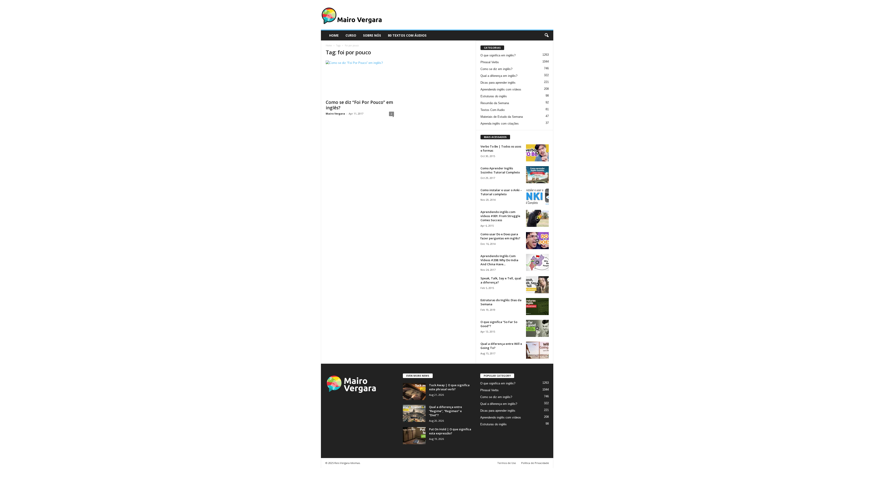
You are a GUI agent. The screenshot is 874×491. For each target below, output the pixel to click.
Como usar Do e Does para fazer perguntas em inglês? (500, 236)
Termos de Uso (506, 463)
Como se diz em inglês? (496, 69)
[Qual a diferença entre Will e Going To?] (537, 350)
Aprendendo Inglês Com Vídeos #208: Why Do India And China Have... (499, 260)
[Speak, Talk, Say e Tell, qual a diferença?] (537, 284)
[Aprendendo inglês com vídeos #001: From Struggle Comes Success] (537, 218)
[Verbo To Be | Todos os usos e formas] (537, 152)
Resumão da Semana (494, 103)
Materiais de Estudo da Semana (501, 116)
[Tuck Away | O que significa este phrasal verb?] (414, 391)
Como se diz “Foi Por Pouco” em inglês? (359, 105)
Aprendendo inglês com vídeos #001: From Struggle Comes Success (500, 216)
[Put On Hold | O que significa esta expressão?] (414, 435)
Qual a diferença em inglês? (498, 76)
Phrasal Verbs (489, 62)
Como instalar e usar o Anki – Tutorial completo (501, 192)
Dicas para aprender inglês (498, 82)
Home (329, 45)
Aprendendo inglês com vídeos (500, 89)
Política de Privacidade (535, 463)
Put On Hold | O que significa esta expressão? (450, 431)
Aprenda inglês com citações (499, 123)
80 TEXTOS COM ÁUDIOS (407, 35)
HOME (334, 35)
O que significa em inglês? (498, 55)
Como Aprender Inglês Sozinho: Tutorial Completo (500, 170)
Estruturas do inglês (493, 96)
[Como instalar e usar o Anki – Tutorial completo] (537, 196)
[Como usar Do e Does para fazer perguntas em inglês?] (537, 240)
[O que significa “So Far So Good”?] (537, 328)
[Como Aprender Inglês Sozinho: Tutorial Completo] (537, 174)
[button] (546, 35)
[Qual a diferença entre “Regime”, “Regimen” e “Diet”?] (414, 413)
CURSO (351, 35)
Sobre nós (372, 35)
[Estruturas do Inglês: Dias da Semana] (537, 306)
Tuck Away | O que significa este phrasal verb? (449, 387)
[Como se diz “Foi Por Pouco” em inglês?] (360, 78)
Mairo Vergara (335, 113)
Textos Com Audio (492, 110)
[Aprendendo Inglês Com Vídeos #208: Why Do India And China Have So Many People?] (537, 262)
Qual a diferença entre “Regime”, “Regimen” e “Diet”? (445, 411)
